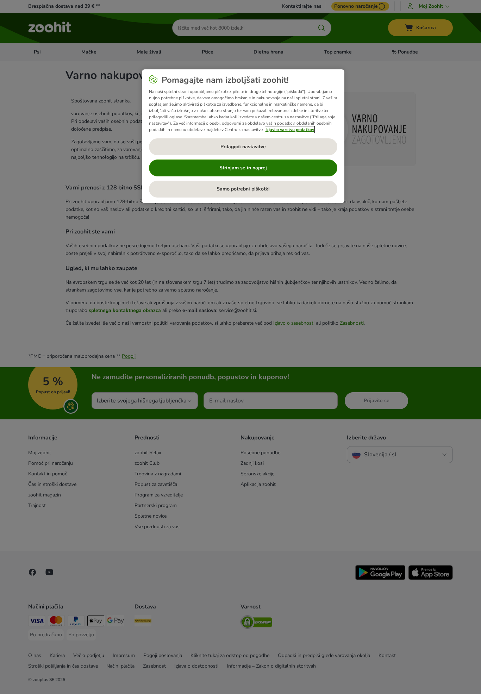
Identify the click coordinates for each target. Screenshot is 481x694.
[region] (243, 136)
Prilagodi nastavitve (243, 146)
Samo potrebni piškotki (243, 189)
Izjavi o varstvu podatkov (290, 129)
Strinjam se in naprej (243, 167)
